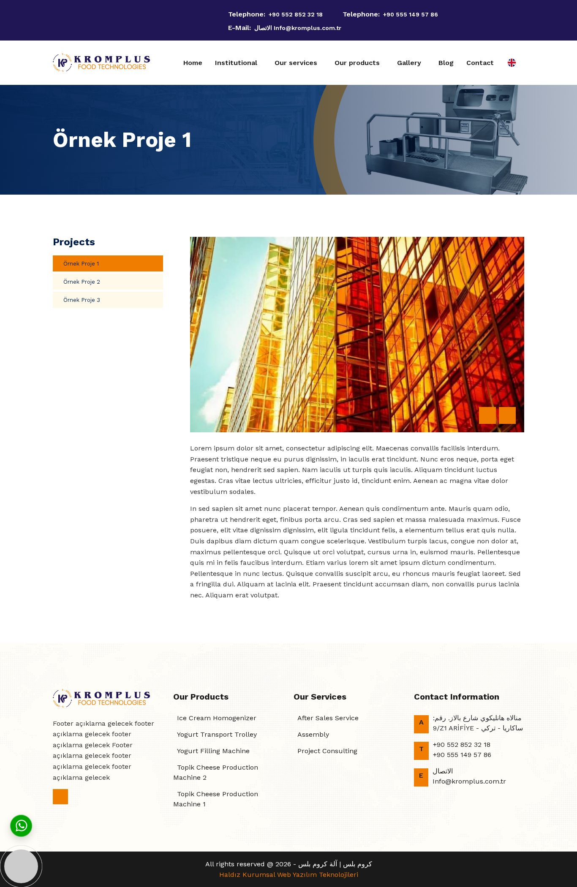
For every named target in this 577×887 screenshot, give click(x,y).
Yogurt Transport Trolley (217, 734)
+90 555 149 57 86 (410, 14)
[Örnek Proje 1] (357, 334)
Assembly (313, 734)
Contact (480, 63)
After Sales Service (328, 718)
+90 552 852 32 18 (296, 14)
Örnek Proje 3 (81, 300)
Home (192, 63)
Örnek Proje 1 (81, 263)
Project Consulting (327, 751)
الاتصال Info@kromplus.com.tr (297, 27)
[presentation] (487, 415)
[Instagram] (55, 20)
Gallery (409, 63)
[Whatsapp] (21, 825)
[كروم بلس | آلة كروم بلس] (101, 62)
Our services (296, 63)
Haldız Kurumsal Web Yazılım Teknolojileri (288, 875)
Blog (446, 63)
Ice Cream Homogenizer (216, 718)
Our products (357, 63)
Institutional (236, 63)
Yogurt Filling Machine (213, 751)
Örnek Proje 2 (81, 282)
